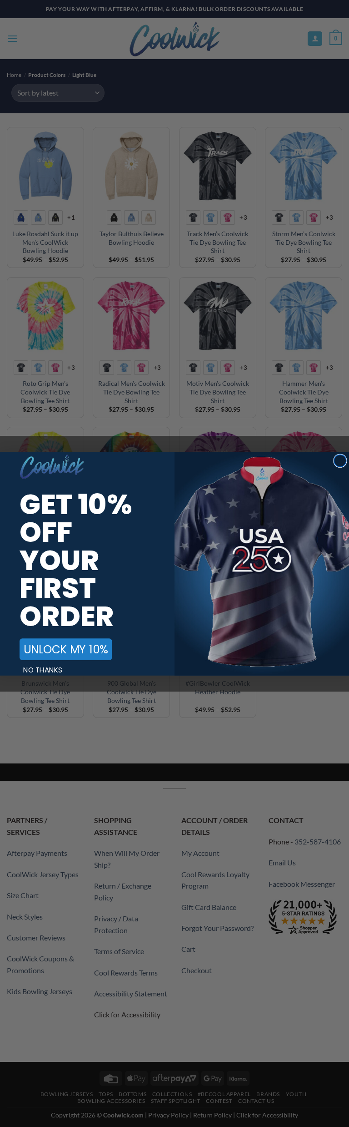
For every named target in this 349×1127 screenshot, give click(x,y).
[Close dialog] (340, 461)
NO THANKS (43, 670)
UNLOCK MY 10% (66, 649)
